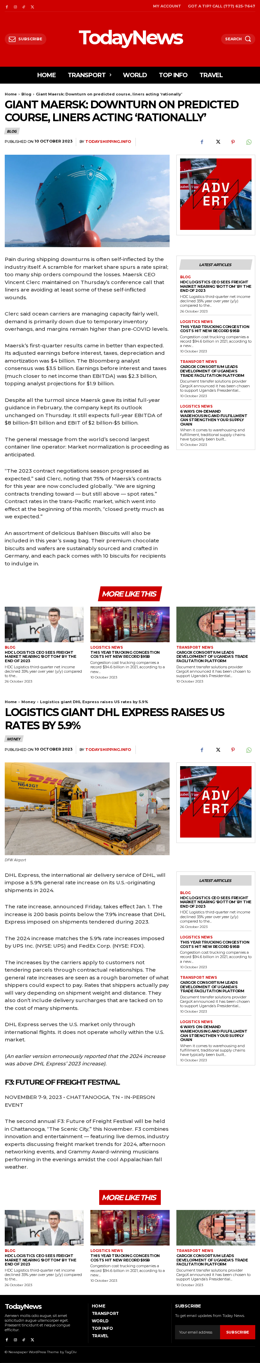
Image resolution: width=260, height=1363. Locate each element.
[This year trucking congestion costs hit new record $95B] (129, 624)
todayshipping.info (108, 141)
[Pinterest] (233, 142)
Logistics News (196, 322)
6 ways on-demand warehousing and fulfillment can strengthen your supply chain (213, 418)
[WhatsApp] (248, 142)
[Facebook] (6, 5)
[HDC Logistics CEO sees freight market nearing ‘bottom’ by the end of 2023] (44, 624)
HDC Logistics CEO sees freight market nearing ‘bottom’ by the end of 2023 (216, 286)
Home (11, 94)
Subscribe (237, 1332)
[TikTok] (23, 5)
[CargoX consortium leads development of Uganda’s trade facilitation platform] (215, 624)
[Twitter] (32, 5)
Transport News (198, 362)
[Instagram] (15, 5)
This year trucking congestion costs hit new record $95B (215, 328)
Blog (26, 94)
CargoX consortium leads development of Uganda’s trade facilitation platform (212, 370)
